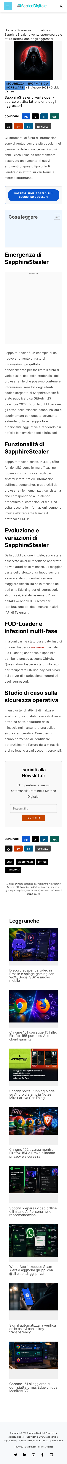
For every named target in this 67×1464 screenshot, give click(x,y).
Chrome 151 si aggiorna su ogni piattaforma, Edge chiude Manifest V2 (33, 1387)
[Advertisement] (33, 310)
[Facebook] (42, 1455)
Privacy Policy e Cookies (41, 1446)
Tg (29, 126)
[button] (61, 6)
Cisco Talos (25, 862)
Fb (26, 117)
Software (15, 87)
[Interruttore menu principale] (8, 6)
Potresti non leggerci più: (33, 195)
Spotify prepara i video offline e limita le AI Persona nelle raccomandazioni (33, 1211)
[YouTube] (51, 1455)
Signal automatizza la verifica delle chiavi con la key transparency (32, 1328)
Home (9, 30)
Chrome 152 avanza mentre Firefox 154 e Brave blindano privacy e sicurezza (32, 1152)
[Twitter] (15, 1455)
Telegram (13, 869)
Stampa (42, 126)
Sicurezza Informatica (32, 30)
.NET (9, 862)
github (42, 862)
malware (37, 647)
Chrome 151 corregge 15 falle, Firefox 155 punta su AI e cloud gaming (33, 1035)
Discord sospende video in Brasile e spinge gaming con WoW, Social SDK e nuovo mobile (31, 975)
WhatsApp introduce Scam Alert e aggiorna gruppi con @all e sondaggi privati (31, 1270)
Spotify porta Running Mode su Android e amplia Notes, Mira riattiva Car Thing (32, 1094)
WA (54, 117)
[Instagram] (33, 1455)
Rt (18, 126)
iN (44, 117)
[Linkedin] (24, 1455)
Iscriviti (33, 817)
